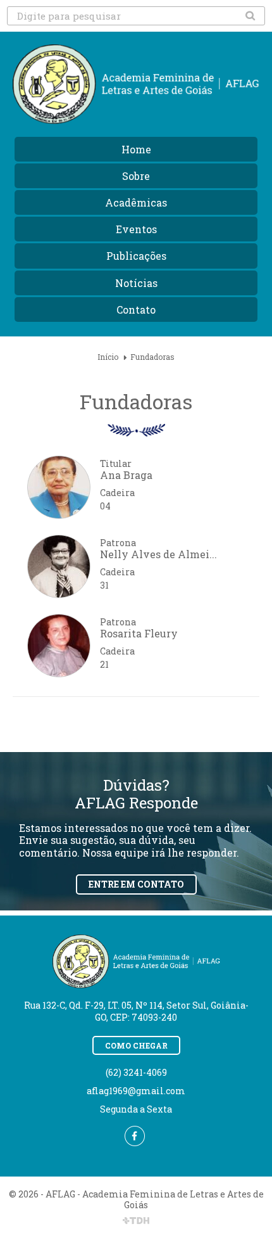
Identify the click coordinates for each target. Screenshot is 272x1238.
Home (136, 149)
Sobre (136, 175)
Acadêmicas (136, 202)
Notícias (136, 283)
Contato (136, 309)
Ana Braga (126, 475)
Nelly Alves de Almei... (158, 554)
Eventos (136, 229)
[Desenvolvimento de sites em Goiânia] (136, 1221)
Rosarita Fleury (139, 633)
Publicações (136, 255)
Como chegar (136, 1045)
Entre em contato (136, 884)
